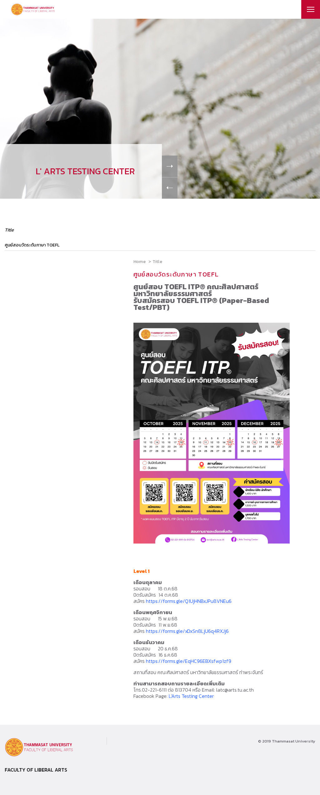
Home (139, 261)
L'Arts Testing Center (191, 696)
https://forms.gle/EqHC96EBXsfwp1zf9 (188, 661)
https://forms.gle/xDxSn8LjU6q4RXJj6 (187, 631)
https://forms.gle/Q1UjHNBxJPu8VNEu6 (189, 601)
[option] (160, 109)
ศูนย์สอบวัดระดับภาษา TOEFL (32, 245)
